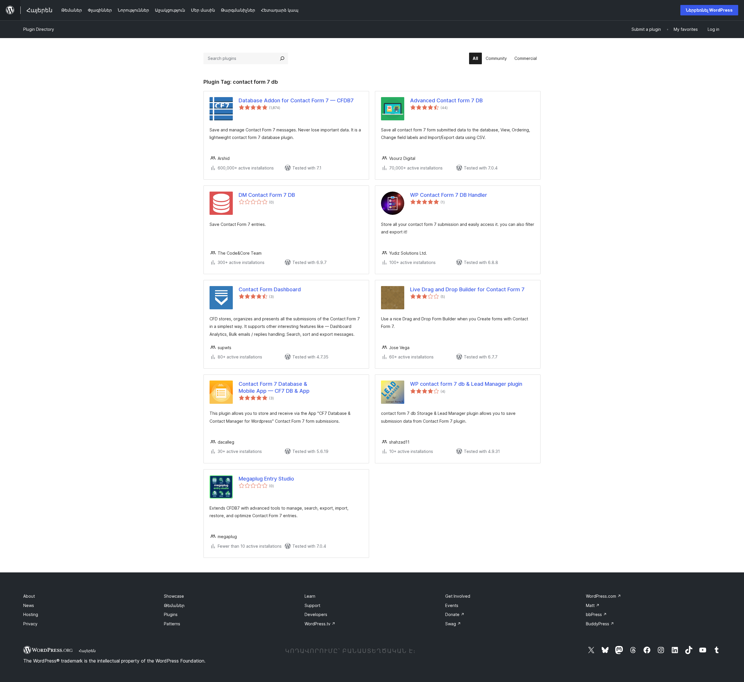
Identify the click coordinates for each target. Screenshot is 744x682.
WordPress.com (603, 596)
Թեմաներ (174, 605)
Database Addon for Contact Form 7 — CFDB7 (296, 100)
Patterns (172, 623)
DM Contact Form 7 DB (267, 195)
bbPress (596, 614)
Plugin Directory (38, 29)
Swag (453, 623)
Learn (310, 596)
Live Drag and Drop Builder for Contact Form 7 (467, 289)
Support (312, 605)
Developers (316, 614)
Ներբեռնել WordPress (709, 10)
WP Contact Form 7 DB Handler (448, 195)
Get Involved (457, 596)
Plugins (171, 614)
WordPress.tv (320, 623)
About (29, 596)
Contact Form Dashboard (270, 289)
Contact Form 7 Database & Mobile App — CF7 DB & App (274, 387)
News (28, 605)
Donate (454, 614)
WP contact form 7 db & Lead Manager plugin (466, 384)
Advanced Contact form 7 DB (446, 100)
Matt (593, 605)
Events (451, 605)
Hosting (30, 614)
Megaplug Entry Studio (266, 479)
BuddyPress (600, 623)
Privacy (30, 623)
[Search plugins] (282, 58)
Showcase (174, 596)
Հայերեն (87, 650)
